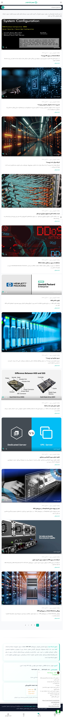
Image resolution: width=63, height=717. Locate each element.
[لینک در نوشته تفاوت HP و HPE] (31, 284)
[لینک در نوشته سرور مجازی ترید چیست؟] (31, 332)
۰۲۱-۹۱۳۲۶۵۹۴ (35, 670)
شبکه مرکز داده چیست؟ (53, 162)
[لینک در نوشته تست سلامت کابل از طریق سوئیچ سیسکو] (31, 191)
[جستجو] (3, 7)
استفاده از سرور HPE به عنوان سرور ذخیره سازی (46, 560)
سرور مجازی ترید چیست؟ (53, 358)
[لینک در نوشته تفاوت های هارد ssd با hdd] (31, 384)
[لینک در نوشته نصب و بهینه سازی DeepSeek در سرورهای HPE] (31, 486)
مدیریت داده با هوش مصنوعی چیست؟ (49, 105)
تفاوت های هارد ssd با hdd (52, 406)
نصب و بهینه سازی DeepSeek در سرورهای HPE (46, 509)
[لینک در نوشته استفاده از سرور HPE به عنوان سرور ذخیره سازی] (31, 537)
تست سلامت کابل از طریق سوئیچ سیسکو (48, 214)
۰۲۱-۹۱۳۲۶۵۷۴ (46, 670)
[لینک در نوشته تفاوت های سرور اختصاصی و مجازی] (31, 434)
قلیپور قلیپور (57, 48)
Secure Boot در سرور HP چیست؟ (50, 56)
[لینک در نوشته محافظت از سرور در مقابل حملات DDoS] (31, 241)
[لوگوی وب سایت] (31, 2)
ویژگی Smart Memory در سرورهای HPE (48, 611)
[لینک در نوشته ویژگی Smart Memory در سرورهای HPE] (31, 588)
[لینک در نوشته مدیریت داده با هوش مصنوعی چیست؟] (31, 83)
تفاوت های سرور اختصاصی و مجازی (50, 457)
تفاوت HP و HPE (55, 301)
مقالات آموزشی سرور (55, 53)
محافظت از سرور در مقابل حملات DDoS (49, 263)
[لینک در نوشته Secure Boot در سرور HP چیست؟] (31, 34)
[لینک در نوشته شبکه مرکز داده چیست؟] (31, 136)
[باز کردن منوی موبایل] (61, 2)
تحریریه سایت (56, 97)
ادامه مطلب (57, 63)
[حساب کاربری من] (2, 2)
